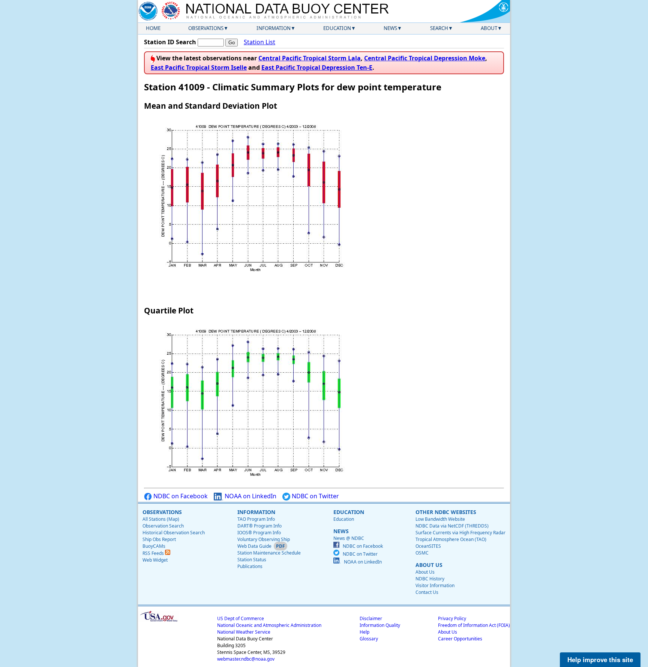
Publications (249, 566)
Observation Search (163, 526)
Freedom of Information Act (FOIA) (474, 625)
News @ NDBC (348, 538)
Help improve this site (600, 659)
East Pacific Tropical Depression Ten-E (316, 67)
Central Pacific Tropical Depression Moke (424, 58)
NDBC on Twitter (314, 496)
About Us (425, 572)
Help (364, 632)
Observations (206, 28)
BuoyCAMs (153, 546)
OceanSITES (428, 546)
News (390, 28)
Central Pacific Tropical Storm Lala (309, 58)
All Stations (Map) (160, 519)
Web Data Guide (254, 546)
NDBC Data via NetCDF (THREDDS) (452, 526)
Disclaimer (371, 618)
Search (439, 28)
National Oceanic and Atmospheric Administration (269, 625)
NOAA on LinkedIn (249, 496)
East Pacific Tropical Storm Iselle (199, 67)
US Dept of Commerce (240, 618)
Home (153, 28)
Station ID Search (170, 42)
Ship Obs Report (159, 539)
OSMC (422, 553)
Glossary (369, 639)
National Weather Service (243, 632)
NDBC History (430, 579)
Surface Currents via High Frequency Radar (461, 532)
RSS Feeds (153, 553)
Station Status (251, 559)
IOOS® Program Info (259, 532)
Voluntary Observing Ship (263, 539)
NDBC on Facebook (180, 496)
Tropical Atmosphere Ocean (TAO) (451, 539)
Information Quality (380, 625)
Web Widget (155, 560)
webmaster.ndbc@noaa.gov (245, 659)
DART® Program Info (259, 526)
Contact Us (427, 592)
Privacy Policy (452, 618)
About (489, 28)
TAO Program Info (256, 519)
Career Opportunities (460, 639)
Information (273, 28)
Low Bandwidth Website (440, 519)
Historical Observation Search (173, 532)
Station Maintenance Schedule (269, 553)
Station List (259, 42)
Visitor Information (435, 585)
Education (337, 28)
